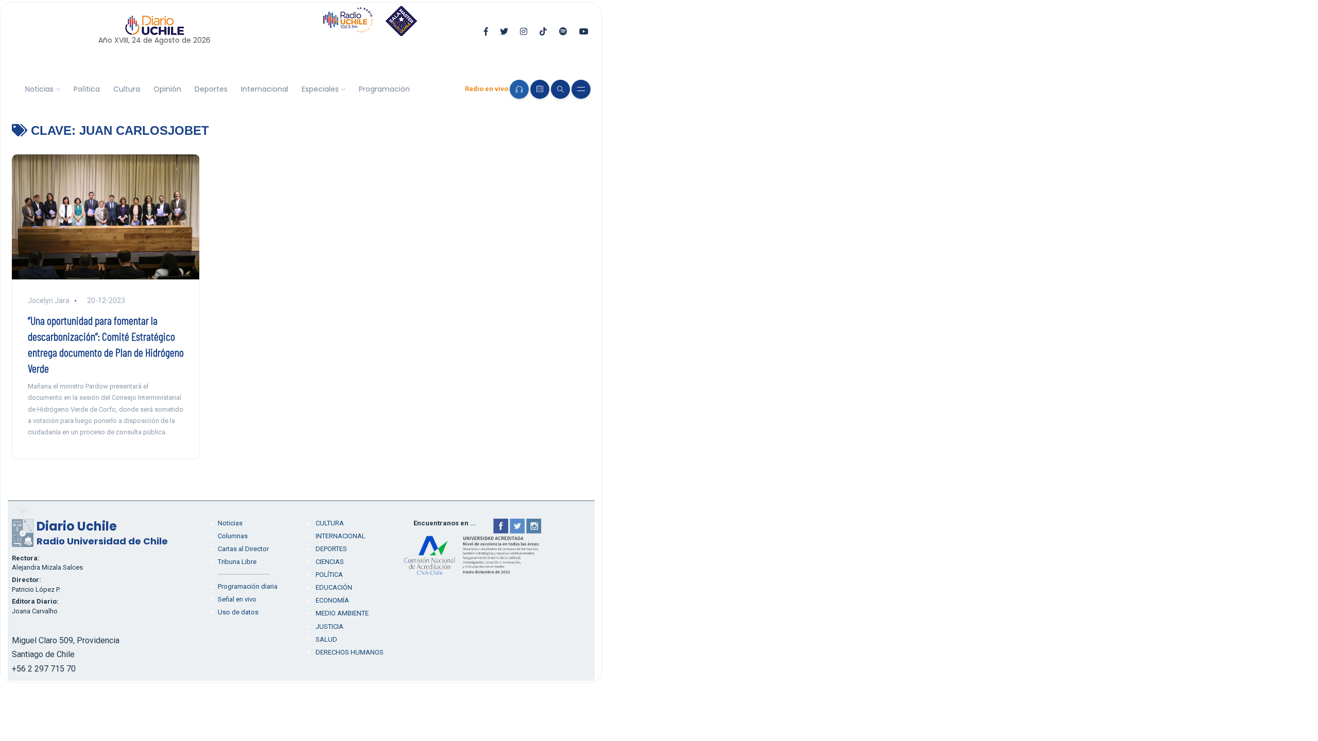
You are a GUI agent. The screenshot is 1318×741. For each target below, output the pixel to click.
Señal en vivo (237, 599)
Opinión (167, 89)
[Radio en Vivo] (519, 89)
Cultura (126, 89)
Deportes (211, 89)
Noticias (39, 89)
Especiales (320, 89)
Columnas (233, 536)
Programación (384, 89)
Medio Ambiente (342, 613)
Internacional (264, 89)
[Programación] (539, 89)
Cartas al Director (243, 549)
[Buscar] (560, 89)
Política (87, 89)
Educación (334, 587)
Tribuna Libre (237, 562)
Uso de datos (238, 612)
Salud (326, 639)
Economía (332, 600)
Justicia (329, 626)
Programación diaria (248, 586)
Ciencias (330, 562)
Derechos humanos (350, 652)
